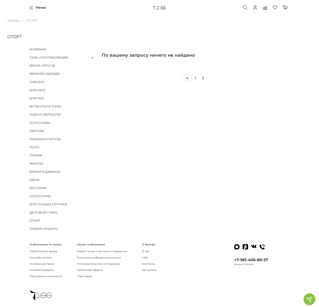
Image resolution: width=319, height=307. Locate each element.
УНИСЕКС (37, 82)
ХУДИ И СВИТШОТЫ (45, 114)
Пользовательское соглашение (98, 263)
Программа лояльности (46, 276)
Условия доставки (42, 263)
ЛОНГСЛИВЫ (40, 123)
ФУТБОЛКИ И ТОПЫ (45, 106)
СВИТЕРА (37, 131)
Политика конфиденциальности (99, 257)
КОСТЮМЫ (38, 188)
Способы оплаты (41, 257)
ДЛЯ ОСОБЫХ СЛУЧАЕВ (48, 204)
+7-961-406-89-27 (251, 260)
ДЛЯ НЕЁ (37, 98)
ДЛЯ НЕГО (38, 90)
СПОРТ (35, 220)
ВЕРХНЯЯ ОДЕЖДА (45, 74)
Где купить (149, 270)
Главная (13, 20)
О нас (146, 251)
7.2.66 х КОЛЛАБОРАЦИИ (49, 57)
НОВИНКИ (38, 49)
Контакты (148, 263)
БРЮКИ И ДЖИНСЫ (45, 172)
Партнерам (84, 276)
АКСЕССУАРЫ (40, 196)
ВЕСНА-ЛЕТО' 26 (42, 65)
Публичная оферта (89, 270)
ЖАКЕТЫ (36, 163)
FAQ (145, 257)
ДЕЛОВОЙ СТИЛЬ (43, 212)
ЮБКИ (34, 180)
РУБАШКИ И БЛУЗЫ (45, 139)
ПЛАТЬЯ (36, 155)
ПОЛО (35, 147)
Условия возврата (42, 270)
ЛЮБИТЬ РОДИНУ (44, 229)
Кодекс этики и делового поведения (102, 251)
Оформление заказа (43, 251)
